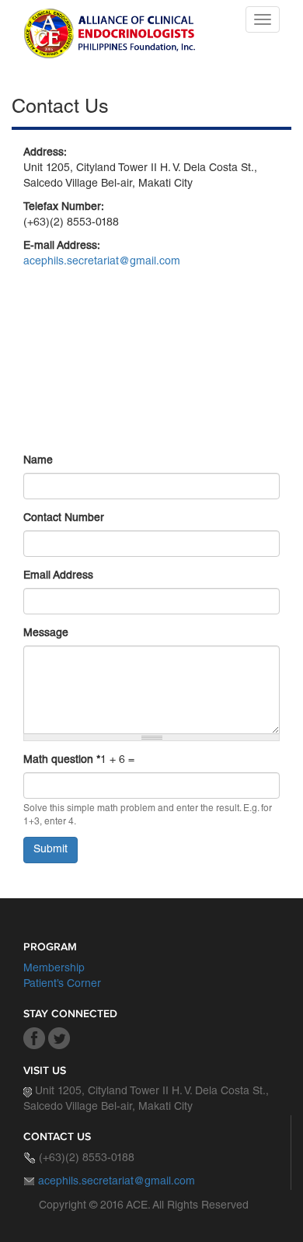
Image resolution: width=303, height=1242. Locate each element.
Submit (50, 850)
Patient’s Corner (62, 984)
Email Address (58, 576)
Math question (61, 760)
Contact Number (63, 518)
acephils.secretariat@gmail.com (101, 262)
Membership (54, 969)
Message (45, 633)
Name (38, 461)
